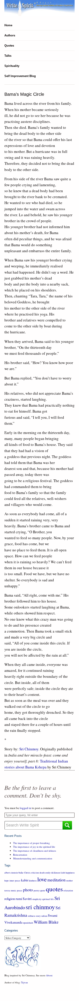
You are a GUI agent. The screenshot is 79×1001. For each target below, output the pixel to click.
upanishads (28, 922)
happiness (70, 872)
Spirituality (11, 66)
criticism (35, 872)
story (38, 915)
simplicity (36, 899)
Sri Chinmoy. (29, 748)
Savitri (27, 898)
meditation (56, 880)
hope (6, 880)
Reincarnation (20, 854)
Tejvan (24, 982)
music (13, 890)
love (42, 879)
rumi (19, 898)
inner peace (14, 880)
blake (20, 872)
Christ (27, 872)
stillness (31, 915)
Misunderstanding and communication (32, 858)
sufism (44, 915)
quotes (54, 889)
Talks (7, 55)
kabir (24, 880)
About (49, 975)
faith (63, 872)
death (42, 872)
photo (28, 889)
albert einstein (11, 872)
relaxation (68, 890)
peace (19, 890)
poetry (37, 890)
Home (8, 25)
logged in (25, 808)
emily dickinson (52, 872)
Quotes (9, 45)
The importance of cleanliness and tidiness (34, 850)
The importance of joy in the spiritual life (34, 846)
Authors (9, 35)
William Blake (46, 922)
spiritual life (48, 899)
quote (42, 890)
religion (9, 898)
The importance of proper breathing (31, 843)
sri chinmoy (40, 907)
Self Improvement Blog (20, 76)
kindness (33, 880)
